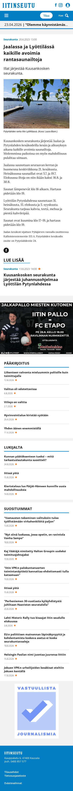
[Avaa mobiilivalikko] (6, 15)
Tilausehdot (11, 772)
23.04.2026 (36, 24)
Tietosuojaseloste (15, 775)
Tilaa (46, 15)
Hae (60, 15)
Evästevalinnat (13, 783)
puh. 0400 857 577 (15, 761)
